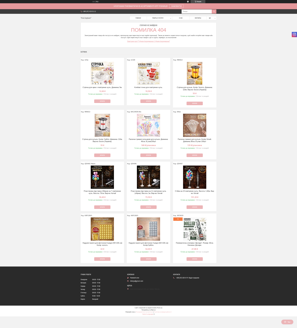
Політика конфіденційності (163, 312)
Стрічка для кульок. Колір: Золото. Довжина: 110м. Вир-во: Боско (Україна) (194, 88)
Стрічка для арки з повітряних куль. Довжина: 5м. (102, 87)
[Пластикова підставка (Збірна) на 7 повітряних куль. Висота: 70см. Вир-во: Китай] (102, 177)
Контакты (198, 18)
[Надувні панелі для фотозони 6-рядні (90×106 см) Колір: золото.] (102, 229)
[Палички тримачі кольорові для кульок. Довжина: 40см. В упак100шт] (148, 125)
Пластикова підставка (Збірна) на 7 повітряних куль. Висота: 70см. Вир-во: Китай (102, 192)
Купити (102, 101)
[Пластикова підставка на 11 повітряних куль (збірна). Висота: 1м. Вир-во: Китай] (148, 177)
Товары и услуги (157, 18)
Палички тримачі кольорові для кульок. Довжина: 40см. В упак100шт (148, 140)
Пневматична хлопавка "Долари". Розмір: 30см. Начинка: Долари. (194, 244)
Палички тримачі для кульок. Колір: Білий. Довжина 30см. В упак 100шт (194, 140)
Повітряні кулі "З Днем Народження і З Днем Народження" (148, 41)
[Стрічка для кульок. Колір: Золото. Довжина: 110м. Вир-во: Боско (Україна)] (194, 73)
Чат (289, 322)
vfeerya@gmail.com (136, 281)
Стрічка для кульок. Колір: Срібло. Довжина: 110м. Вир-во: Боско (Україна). (102, 140)
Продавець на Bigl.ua (149, 310)
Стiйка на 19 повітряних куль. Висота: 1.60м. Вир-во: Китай (194, 192)
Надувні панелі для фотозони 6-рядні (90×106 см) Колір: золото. (102, 244)
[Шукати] (214, 11)
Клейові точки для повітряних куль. (148, 87)
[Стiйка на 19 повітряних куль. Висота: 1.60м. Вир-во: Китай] (194, 177)
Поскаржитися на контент (144, 312)
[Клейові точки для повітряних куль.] (148, 73)
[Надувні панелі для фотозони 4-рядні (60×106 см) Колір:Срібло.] (148, 229)
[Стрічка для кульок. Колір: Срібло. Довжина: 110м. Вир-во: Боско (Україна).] (102, 125)
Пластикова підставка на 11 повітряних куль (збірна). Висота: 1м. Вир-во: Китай (148, 192)
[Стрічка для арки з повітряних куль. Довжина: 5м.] (102, 73)
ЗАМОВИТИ (176, 6)
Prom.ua (159, 308)
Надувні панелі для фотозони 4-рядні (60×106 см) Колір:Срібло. (148, 244)
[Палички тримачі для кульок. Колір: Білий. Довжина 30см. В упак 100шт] (194, 125)
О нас (181, 18)
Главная (138, 18)
